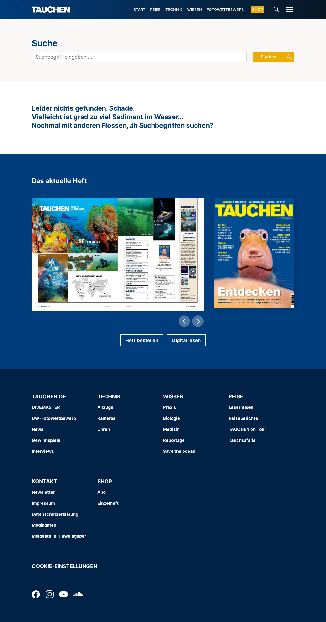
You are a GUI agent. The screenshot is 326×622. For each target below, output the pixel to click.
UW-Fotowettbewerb (54, 418)
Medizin (171, 429)
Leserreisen (241, 407)
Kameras (106, 418)
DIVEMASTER (46, 407)
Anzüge (105, 407)
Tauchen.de (49, 396)
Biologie (171, 418)
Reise (155, 9)
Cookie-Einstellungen (64, 566)
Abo (101, 492)
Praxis (169, 407)
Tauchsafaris (242, 440)
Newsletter (43, 492)
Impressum (43, 503)
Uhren (103, 429)
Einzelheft (108, 503)
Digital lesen (186, 340)
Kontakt (44, 481)
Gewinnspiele (46, 440)
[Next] (198, 321)
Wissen (194, 9)
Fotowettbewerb (225, 9)
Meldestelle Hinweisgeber (59, 536)
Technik (173, 9)
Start (139, 9)
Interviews (43, 451)
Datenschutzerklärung (55, 514)
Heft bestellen (141, 340)
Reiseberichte (243, 418)
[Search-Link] (276, 9)
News (37, 429)
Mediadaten (44, 525)
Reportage (174, 440)
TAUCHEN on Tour (247, 429)
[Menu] (289, 9)
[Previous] (184, 321)
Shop (257, 9)
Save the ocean (179, 451)
